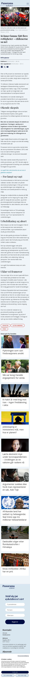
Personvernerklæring (23, 656)
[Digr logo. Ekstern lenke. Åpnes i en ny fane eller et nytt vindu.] (2, 657)
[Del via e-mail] (7, 67)
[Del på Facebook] (2, 67)
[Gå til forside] (12, 3)
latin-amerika (18, 325)
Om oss (5, 633)
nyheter (5, 325)
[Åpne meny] (28, 3)
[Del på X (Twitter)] (4, 67)
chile (4, 329)
